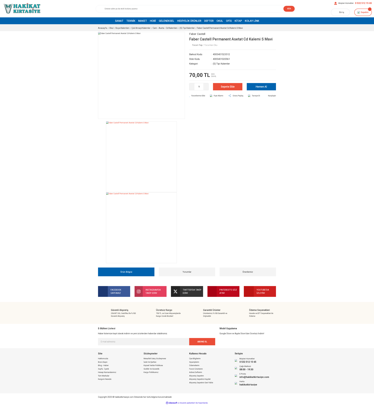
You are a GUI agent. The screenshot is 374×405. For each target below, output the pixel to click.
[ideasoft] (172, 402)
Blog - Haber (103, 365)
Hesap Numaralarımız (107, 372)
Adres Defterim (195, 372)
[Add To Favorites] (197, 95)
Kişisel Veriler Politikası (153, 365)
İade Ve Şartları (150, 362)
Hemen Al (261, 86)
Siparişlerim (194, 362)
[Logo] (21, 9)
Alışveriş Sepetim (196, 376)
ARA (289, 8)
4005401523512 (221, 54)
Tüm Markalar (103, 376)
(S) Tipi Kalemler (221, 63)
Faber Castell (197, 34)
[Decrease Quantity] (191, 86)
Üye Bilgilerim (195, 358)
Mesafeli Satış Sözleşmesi (155, 358)
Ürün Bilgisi (126, 272)
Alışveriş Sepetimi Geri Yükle (201, 383)
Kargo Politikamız (151, 372)
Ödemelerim (194, 365)
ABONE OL (202, 341)
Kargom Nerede (104, 379)
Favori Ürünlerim (196, 369)
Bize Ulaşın (102, 362)
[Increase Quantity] (205, 86)
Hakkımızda (103, 358)
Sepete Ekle (228, 86)
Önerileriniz (248, 272)
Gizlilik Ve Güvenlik (151, 369)
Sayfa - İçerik (103, 369)
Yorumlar (187, 272)
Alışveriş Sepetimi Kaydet (200, 379)
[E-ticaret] (186, 403)
